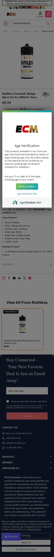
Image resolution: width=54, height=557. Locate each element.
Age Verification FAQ (27, 193)
